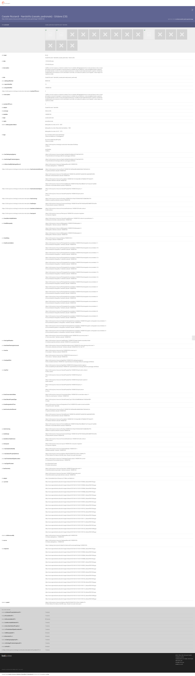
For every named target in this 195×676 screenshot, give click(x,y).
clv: (6, 468)
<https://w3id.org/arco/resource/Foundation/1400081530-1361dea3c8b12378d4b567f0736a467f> (69, 179)
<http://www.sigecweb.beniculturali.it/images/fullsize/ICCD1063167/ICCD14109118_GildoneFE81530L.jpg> (70, 525)
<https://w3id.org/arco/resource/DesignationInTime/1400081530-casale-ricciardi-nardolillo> (67, 405)
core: (6, 94)
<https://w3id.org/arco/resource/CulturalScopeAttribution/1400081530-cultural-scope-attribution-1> (69, 219)
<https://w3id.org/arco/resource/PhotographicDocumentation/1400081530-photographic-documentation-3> (71, 287)
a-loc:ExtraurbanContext (51, 464)
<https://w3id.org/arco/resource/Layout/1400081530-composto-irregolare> (63, 444)
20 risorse (47, 619)
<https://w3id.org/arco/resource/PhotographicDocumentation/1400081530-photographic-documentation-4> (71, 292)
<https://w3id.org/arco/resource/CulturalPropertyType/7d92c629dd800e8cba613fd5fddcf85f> (68, 400)
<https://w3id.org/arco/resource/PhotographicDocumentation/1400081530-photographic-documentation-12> (72, 258)
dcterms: (9, 124)
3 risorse (47, 632)
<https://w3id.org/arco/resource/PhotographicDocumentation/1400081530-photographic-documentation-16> (72, 277)
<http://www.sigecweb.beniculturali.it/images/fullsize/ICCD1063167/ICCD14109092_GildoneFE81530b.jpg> (70, 498)
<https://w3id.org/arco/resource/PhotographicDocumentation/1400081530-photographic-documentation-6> (71, 302)
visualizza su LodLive (180, 656)
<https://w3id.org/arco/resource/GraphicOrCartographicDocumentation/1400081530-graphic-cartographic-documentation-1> (75, 321)
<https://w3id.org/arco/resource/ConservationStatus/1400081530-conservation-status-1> (67, 395)
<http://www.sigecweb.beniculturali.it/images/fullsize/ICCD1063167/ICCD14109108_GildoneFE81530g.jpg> (70, 515)
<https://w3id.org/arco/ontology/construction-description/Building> (61, 145)
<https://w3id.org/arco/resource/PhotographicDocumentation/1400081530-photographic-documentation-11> (72, 253)
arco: (7, 80)
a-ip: (7, 104)
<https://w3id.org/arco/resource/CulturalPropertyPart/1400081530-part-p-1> (63, 189)
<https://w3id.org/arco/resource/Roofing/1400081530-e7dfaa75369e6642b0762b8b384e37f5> (68, 199)
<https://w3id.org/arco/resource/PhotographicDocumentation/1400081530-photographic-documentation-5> (71, 297)
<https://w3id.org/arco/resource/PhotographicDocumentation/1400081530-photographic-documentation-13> (72, 263)
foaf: (5, 548)
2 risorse (47, 636)
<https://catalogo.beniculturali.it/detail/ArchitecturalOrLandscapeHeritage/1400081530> (66, 545)
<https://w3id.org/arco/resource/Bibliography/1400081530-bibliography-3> (63, 233)
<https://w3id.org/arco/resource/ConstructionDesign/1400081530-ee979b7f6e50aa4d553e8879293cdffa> (71, 204)
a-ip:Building (48, 150)
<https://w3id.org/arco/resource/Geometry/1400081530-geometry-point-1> (63, 469)
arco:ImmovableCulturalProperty (53, 140)
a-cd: (9, 218)
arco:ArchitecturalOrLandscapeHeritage (54, 135)
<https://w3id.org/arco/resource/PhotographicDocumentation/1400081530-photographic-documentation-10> (72, 248)
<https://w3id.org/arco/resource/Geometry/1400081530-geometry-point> (63, 474)
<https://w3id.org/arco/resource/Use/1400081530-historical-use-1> (61, 356)
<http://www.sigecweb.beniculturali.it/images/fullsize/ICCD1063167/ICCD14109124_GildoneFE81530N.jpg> (70, 532)
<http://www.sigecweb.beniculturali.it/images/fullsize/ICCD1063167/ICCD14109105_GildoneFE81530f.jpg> (70, 512)
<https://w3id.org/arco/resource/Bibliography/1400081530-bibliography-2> (63, 229)
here (48, 674)
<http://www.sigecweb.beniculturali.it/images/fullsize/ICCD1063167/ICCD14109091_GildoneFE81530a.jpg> (70, 495)
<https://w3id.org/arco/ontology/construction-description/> (20, 91)
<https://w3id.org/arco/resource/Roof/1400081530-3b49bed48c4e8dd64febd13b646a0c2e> (67, 170)
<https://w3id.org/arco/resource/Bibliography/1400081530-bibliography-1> (63, 224)
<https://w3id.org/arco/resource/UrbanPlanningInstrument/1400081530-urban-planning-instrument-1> (70, 346)
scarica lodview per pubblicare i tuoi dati (12, 669)
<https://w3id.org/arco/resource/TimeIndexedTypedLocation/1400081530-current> (65, 459)
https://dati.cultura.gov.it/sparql (185, 655)
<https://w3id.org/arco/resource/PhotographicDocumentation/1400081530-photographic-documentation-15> (72, 273)
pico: (5, 481)
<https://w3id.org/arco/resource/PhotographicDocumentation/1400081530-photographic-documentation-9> (71, 316)
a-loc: (8, 448)
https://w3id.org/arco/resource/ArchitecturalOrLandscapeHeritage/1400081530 (23, 19)
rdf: (3, 134)
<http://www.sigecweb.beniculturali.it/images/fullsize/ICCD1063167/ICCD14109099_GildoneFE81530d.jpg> (70, 505)
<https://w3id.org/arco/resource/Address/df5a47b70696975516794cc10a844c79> (65, 454)
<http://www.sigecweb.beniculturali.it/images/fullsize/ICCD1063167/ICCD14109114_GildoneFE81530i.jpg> (70, 522)
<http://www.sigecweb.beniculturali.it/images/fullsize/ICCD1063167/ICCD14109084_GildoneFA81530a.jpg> (70, 485)
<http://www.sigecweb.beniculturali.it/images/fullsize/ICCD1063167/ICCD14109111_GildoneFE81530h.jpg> (70, 518)
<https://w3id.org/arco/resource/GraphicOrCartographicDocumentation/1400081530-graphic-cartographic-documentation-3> (75, 331)
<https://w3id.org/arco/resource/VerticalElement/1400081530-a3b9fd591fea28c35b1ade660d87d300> (70, 174)
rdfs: (5, 24)
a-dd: (9, 394)
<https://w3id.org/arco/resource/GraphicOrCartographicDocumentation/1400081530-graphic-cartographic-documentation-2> (75, 326)
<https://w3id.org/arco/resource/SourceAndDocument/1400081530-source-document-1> (67, 336)
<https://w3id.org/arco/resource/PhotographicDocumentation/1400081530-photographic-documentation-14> (72, 268)
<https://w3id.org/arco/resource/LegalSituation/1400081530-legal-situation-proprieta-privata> (67, 341)
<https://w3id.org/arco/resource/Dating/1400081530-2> (58, 238)
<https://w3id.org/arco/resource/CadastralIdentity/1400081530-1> (61, 449)
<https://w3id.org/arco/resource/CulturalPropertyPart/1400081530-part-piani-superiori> (66, 380)
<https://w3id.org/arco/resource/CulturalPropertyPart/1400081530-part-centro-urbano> (66, 370)
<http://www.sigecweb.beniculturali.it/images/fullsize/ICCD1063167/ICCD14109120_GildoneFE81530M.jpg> (71, 528)
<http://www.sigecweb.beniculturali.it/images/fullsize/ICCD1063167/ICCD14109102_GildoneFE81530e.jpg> (70, 508)
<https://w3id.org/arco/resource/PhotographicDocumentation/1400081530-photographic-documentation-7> (71, 307)
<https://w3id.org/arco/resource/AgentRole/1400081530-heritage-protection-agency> (72, 365)
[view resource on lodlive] (192, 10)
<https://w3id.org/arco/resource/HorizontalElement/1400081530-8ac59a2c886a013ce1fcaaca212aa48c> (71, 184)
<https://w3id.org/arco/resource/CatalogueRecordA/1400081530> (61, 165)
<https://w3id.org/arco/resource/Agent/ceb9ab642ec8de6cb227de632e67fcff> (64, 155)
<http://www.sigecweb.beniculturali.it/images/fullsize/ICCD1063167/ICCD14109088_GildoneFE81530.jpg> (70, 491)
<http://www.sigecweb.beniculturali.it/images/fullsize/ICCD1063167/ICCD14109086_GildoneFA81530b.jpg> (70, 488)
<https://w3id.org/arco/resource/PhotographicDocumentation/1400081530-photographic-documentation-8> (71, 312)
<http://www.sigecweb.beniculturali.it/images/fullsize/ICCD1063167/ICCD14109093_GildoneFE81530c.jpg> (70, 501)
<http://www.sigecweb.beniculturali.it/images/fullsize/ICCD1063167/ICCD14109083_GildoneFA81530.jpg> (70, 481)
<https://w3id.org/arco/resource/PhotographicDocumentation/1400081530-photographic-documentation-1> (71, 243)
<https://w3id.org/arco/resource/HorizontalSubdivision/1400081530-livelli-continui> (65, 209)
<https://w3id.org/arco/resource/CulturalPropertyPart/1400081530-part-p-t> (63, 375)
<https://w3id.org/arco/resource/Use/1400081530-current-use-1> (61, 351)
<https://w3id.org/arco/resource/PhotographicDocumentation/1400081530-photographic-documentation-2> (71, 282)
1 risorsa (47, 612)
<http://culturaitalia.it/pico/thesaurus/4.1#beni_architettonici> (60, 478)
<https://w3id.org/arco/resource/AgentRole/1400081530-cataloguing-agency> (69, 361)
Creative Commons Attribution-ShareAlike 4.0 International (20, 674)
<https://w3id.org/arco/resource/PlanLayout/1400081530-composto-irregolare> (64, 214)
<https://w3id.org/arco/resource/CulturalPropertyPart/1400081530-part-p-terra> (64, 194)
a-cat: (11, 164)
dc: (3, 61)
